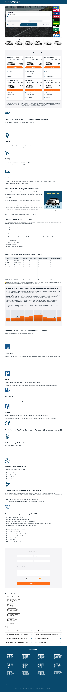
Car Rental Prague (41, 671)
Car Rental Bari (9, 658)
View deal (15, 67)
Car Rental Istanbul (25, 664)
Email (35, 553)
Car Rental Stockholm (58, 655)
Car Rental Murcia (41, 655)
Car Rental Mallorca (25, 673)
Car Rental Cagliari (10, 665)
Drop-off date (31, 18)
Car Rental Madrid (25, 671)
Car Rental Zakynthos (58, 672)
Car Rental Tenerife (57, 657)
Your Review (19, 568)
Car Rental (16, 688)
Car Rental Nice (40, 658)
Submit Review (33, 583)
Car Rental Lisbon (25, 668)
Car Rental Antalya (10, 655)
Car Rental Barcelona (10, 657)
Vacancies (42, 688)
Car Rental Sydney (57, 656)
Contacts (50, 688)
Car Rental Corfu (9, 671)
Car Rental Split (57, 654)
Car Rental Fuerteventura (26, 654)
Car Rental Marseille (25, 674)
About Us (46, 688)
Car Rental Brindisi (10, 663)
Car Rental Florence (25, 651)
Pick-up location (10, 12)
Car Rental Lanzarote (25, 666)
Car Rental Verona (57, 667)
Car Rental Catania (10, 668)
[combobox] (29, 14)
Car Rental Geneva (25, 656)
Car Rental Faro (9, 674)
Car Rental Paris (40, 664)
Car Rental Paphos (41, 663)
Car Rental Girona (25, 658)
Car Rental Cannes (10, 667)
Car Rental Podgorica (41, 667)
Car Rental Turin (57, 664)
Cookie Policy (37, 688)
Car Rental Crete (9, 672)
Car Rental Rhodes (41, 672)
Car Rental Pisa (40, 666)
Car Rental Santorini (41, 674)
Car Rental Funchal (25, 655)
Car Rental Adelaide (10, 651)
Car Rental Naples (41, 657)
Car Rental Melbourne (41, 651)
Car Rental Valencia (57, 665)
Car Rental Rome (41, 673)
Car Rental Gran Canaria (26, 659)
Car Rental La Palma (25, 665)
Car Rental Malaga (25, 672)
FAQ (28, 688)
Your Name (19, 553)
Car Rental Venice (57, 666)
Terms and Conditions (23, 688)
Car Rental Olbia (41, 659)
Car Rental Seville (57, 651)
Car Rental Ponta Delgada (42, 668)
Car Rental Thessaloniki (58, 658)
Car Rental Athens (10, 654)
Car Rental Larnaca (25, 667)
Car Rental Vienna (57, 668)
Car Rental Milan (41, 654)
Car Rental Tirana (57, 659)
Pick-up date (9, 18)
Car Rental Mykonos (41, 656)
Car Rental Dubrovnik (10, 673)
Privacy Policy (32, 688)
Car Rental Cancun (10, 666)
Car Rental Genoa (25, 657)
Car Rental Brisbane (10, 664)
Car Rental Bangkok (10, 656)
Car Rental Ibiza (24, 663)
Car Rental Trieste (57, 663)
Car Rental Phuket (41, 665)
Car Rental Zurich (57, 673)
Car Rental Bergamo (10, 659)
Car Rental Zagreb (57, 671)
